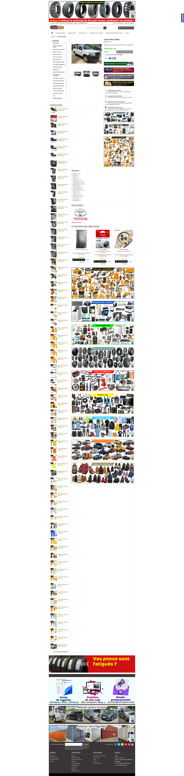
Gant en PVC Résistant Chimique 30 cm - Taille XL (63, 531)
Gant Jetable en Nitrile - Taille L (63, 584)
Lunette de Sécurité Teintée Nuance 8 (63, 380)
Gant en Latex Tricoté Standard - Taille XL (63, 569)
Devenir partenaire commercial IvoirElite (114, 33)
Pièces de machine (57, 57)
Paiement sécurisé (76, 763)
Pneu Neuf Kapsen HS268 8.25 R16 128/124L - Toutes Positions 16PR (63, 176)
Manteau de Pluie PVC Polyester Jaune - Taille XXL (63, 335)
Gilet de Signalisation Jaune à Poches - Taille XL (63, 441)
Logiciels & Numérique (58, 85)
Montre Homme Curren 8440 (124, 251)
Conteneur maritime (58, 78)
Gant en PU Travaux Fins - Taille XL (63, 478)
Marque (106, 41)
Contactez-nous (75, 765)
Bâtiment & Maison (57, 88)
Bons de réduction (97, 763)
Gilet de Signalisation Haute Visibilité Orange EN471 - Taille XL (63, 456)
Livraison (74, 756)
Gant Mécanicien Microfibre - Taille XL (63, 554)
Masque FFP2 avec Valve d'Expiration (63, 312)
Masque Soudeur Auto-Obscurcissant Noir (63, 290)
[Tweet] (112, 58)
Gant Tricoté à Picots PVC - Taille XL (63, 516)
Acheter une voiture (83, 33)
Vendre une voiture (72, 33)
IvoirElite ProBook (75, 770)
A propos (74, 761)
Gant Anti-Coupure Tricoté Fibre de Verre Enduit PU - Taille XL (63, 622)
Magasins (74, 769)
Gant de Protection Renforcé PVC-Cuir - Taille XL (63, 592)
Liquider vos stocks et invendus (96, 33)
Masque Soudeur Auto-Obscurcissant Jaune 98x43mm (63, 297)
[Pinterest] (115, 58)
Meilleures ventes (54, 759)
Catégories (55, 41)
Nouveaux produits (56, 105)
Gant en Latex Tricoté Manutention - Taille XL (63, 501)
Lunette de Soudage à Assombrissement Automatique (63, 395)
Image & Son (56, 69)
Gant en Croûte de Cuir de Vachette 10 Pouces (63, 607)
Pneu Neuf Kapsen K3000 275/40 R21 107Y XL (63, 169)
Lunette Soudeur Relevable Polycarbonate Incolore (63, 388)
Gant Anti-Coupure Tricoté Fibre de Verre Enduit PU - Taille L (63, 614)
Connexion (120, 23)
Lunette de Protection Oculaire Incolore (63, 365)
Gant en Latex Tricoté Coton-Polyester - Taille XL (63, 561)
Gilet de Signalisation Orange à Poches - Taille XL (63, 448)
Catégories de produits (60, 33)
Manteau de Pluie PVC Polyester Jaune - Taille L (63, 358)
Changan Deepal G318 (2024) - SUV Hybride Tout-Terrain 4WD (63, 161)
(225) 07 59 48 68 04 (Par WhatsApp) (64, 23)
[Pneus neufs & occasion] (92, 9)
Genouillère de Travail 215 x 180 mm (63, 471)
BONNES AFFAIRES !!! (58, 98)
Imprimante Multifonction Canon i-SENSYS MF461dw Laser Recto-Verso (63, 146)
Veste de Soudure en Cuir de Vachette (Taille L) (63, 327)
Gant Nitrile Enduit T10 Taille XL (63, 637)
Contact (127, 33)
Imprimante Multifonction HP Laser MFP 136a (63, 154)
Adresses (95, 761)
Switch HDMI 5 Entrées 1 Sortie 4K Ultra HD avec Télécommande (63, 108)
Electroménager (57, 59)
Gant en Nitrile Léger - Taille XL (63, 493)
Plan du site (74, 767)
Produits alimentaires (58, 83)
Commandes (96, 757)
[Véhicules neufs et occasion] (92, 714)
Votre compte (97, 752)
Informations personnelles (99, 756)
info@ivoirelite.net (83, 23)
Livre (54, 96)
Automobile (56, 43)
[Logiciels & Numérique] (92, 690)
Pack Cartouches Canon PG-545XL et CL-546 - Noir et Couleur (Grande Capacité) (63, 116)
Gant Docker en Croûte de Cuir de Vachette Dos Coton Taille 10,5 (63, 599)
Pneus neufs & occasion (59, 49)
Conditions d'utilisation (77, 759)
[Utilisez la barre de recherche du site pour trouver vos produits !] (92, 20)
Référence (74, 222)
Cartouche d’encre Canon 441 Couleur (102, 252)
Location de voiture (58, 93)
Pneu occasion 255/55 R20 (81, 249)
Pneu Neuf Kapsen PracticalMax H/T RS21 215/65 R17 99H (63, 199)
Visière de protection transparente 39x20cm (63, 267)
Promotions (52, 756)
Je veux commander (124, 52)
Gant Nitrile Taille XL (63, 629)
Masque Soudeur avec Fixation (63, 282)
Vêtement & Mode (57, 67)
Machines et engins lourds (58, 46)
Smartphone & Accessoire (56, 75)
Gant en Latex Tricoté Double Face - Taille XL (63, 576)
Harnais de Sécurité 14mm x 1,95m (63, 410)
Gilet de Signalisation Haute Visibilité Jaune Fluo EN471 (63, 463)
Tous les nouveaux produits (61, 652)
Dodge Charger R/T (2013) (63, 644)
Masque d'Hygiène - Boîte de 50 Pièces (63, 320)
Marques (52, 761)
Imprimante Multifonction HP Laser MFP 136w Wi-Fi (63, 139)
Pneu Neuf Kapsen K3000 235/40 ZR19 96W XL (63, 184)
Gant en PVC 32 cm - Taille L (63, 539)
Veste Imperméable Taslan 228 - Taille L (63, 403)
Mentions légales (75, 757)
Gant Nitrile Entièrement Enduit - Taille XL (63, 546)
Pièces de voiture (57, 52)
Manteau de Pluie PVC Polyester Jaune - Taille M (63, 350)
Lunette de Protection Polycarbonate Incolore (63, 373)
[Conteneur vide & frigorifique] (92, 733)
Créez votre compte (129, 23)
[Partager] (110, 58)
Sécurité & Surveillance (59, 72)
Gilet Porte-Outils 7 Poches (63, 433)
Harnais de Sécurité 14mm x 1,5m (63, 418)
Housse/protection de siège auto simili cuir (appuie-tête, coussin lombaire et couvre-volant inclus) (63, 207)
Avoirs (94, 759)
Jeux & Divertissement (58, 90)
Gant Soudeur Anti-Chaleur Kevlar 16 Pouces (63, 524)
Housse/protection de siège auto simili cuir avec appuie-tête (63, 222)
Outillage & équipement (59, 64)
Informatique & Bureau (59, 62)
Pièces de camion (57, 54)
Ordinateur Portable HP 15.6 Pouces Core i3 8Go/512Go (63, 131)
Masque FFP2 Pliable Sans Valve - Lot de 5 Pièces (63, 305)
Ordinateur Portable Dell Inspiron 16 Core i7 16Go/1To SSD (63, 124)
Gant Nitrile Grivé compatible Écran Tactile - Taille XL (63, 486)
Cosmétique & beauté (58, 80)
